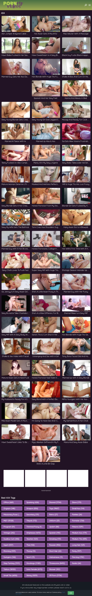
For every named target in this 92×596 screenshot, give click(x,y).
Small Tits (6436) (10, 575)
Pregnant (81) (9, 527)
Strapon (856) (32, 508)
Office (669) (9, 502)
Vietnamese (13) (56, 557)
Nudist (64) (76, 563)
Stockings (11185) (33, 563)
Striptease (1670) (33, 533)
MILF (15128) (9, 520)
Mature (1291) (77, 527)
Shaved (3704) (55, 502)
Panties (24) (77, 514)
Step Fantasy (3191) (12, 563)
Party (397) (76, 551)
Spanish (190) (54, 533)
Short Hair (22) (55, 551)
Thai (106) (30, 545)
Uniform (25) (54, 520)
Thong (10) (31, 551)
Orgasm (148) (9, 508)
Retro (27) (53, 514)
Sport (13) (30, 557)
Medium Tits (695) (79, 539)
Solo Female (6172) (34, 569)
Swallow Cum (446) (11, 539)
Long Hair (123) (78, 545)
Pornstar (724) (78, 520)
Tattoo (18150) (10, 569)
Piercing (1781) (78, 557)
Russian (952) (55, 545)
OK (71, 593)
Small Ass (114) (78, 508)
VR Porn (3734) (55, 575)
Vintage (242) (9, 533)
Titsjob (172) (31, 520)
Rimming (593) (10, 551)
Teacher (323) (32, 539)
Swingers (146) (10, 557)
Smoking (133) (55, 539)
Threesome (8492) (57, 563)
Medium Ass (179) (79, 533)
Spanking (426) (32, 502)
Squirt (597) (8, 545)
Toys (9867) (54, 508)
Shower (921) (54, 569)
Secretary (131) (32, 514)
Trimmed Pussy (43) (34, 527)
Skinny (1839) (31, 575)
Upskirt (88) (54, 527)
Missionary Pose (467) (13, 514)
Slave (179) (76, 502)
